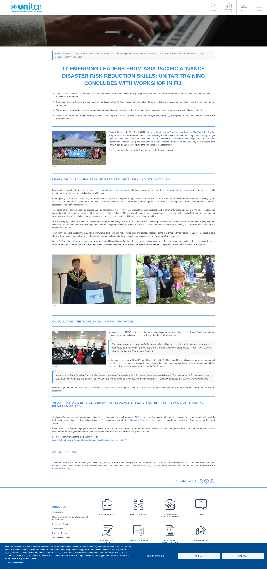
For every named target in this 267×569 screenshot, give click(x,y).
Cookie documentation (14, 562)
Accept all (243, 556)
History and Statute (60, 524)
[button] (79, 148)
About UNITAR (72, 53)
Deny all (199, 556)
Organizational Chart (61, 538)
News (106, 53)
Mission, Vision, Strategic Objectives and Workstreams (70, 518)
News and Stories (91, 53)
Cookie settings (155, 556)
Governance (57, 529)
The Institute (57, 512)
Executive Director (60, 533)
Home (57, 53)
